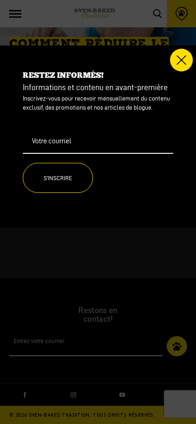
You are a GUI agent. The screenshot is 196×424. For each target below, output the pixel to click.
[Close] (181, 60)
